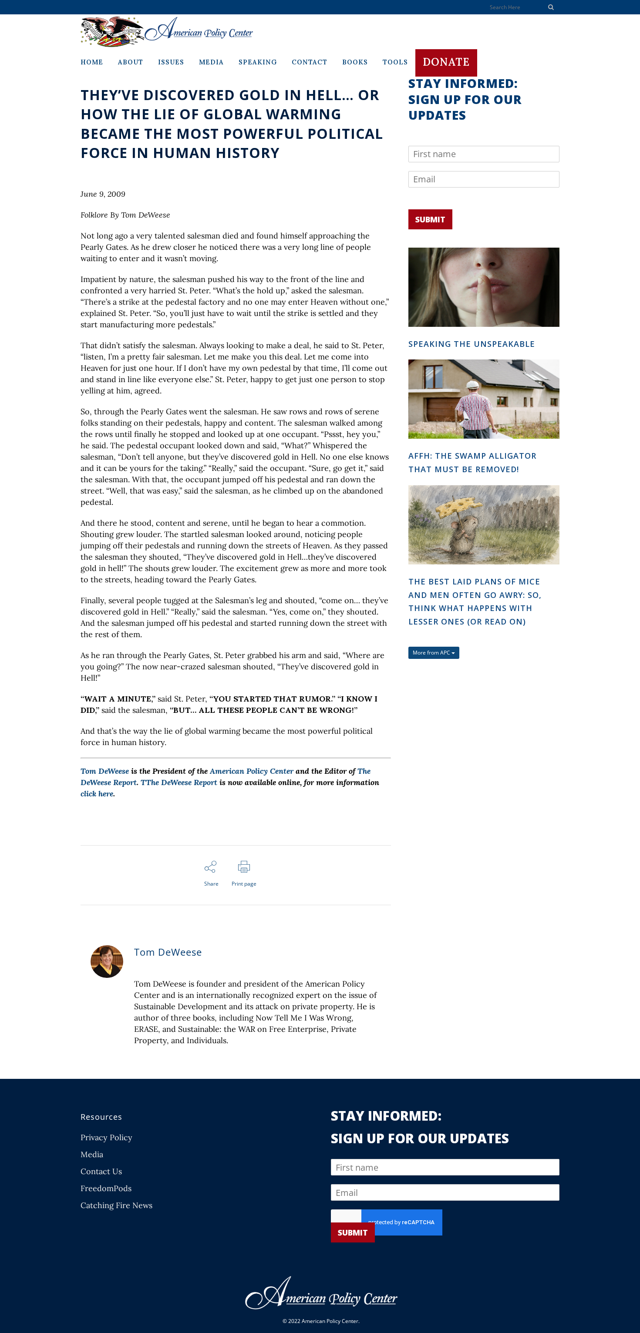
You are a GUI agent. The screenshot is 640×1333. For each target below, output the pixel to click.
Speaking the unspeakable (471, 344)
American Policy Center (251, 771)
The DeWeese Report (181, 782)
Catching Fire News (116, 1205)
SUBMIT (430, 219)
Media (92, 1154)
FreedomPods (106, 1188)
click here (97, 794)
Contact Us (101, 1171)
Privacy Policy (106, 1137)
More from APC (432, 652)
